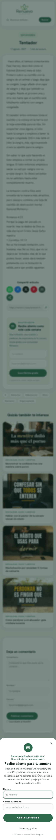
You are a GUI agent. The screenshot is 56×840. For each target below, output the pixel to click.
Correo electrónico (12, 802)
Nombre (7, 789)
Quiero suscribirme (28, 817)
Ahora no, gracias (28, 828)
